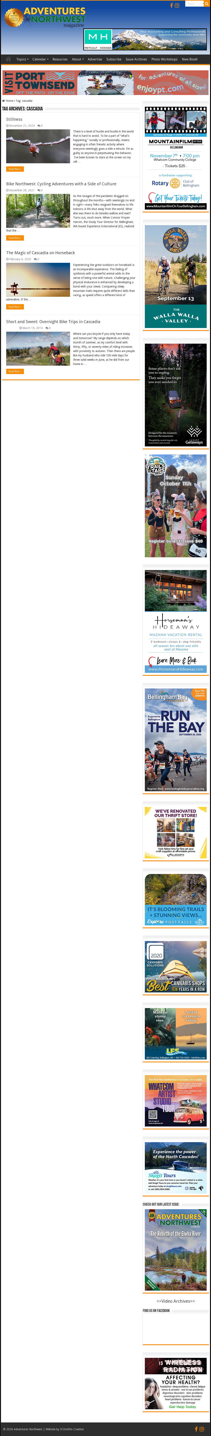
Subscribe (114, 59)
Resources (60, 59)
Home (8, 58)
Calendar (39, 59)
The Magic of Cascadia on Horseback (40, 252)
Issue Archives (136, 59)
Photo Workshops (164, 59)
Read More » (15, 169)
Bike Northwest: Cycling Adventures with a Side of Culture (61, 183)
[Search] (207, 4)
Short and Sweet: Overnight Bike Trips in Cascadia (53, 321)
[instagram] (177, 5)
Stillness (14, 119)
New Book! (189, 59)
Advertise (95, 59)
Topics (21, 59)
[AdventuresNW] (45, 17)
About (76, 59)
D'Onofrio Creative (72, 1429)
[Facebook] (171, 5)
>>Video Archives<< (176, 1301)
